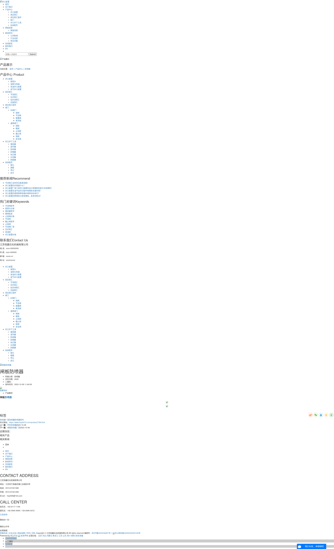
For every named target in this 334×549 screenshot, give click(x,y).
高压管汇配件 (15, 17)
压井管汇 (14, 97)
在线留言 (9, 43)
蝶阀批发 (9, 213)
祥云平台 (14, 535)
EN (6, 48)
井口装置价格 (10, 234)
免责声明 (24, 535)
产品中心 (9, 9)
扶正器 (13, 154)
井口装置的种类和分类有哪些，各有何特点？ (23, 195)
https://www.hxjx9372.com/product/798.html (27, 422)
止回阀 (18, 131)
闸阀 (17, 112)
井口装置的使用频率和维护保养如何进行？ (22, 193)
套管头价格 (9, 208)
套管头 (13, 81)
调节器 (13, 146)
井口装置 (14, 12)
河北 (44, 535)
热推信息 (3, 533)
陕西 (73, 535)
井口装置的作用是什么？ (15, 185)
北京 (40, 535)
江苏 (60, 535)
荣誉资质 (9, 27)
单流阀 (18, 120)
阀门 (12, 20)
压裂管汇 (14, 102)
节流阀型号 (9, 205)
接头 (12, 165)
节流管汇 (14, 94)
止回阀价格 (9, 216)
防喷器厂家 (4, 419)
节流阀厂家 (9, 226)
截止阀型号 (9, 221)
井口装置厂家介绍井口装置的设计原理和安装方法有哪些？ (29, 188)
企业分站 (12, 533)
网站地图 (21, 533)
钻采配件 (14, 25)
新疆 (81, 535)
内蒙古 (49, 535)
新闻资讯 (9, 33)
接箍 (12, 167)
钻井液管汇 (15, 99)
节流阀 (18, 115)
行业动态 (14, 38)
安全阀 (18, 138)
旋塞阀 (18, 118)
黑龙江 (55, 535)
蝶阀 (17, 128)
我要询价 (3, 390)
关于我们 (9, 6)
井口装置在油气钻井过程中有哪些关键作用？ (23, 190)
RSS (28, 533)
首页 (7, 4)
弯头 (12, 170)
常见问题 (14, 40)
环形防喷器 (11, 425)
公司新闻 (14, 35)
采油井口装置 (15, 86)
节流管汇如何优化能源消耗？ (17, 182)
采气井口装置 (15, 89)
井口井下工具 (15, 22)
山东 (64, 535)
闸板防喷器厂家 (13, 427)
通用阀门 (14, 123)
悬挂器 (13, 144)
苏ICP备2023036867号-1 (102, 533)
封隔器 (13, 151)
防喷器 (27, 68)
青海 (77, 535)
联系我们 (9, 46)
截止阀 (18, 133)
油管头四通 (15, 84)
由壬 (12, 172)
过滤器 (13, 157)
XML (34, 533)
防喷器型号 (19, 419)
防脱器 (13, 159)
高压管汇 (14, 14)
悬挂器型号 (9, 211)
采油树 (8, 232)
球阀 (17, 136)
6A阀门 (13, 110)
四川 (69, 535)
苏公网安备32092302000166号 (127, 533)
